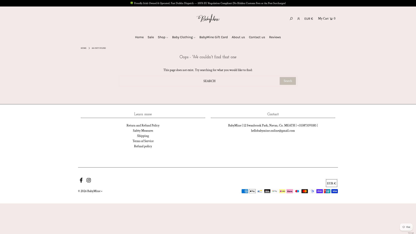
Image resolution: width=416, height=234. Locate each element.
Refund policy (143, 146)
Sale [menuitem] (151, 37)
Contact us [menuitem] (257, 37)
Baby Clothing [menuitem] (182, 37)
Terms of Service (143, 141)
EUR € (308, 18)
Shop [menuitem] (161, 37)
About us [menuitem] (238, 37)
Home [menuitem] (139, 37)
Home (83, 48)
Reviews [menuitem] (275, 37)
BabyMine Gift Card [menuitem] (213, 37)
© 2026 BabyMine (89, 191)
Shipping (143, 136)
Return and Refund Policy (143, 125)
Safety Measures (143, 131)
